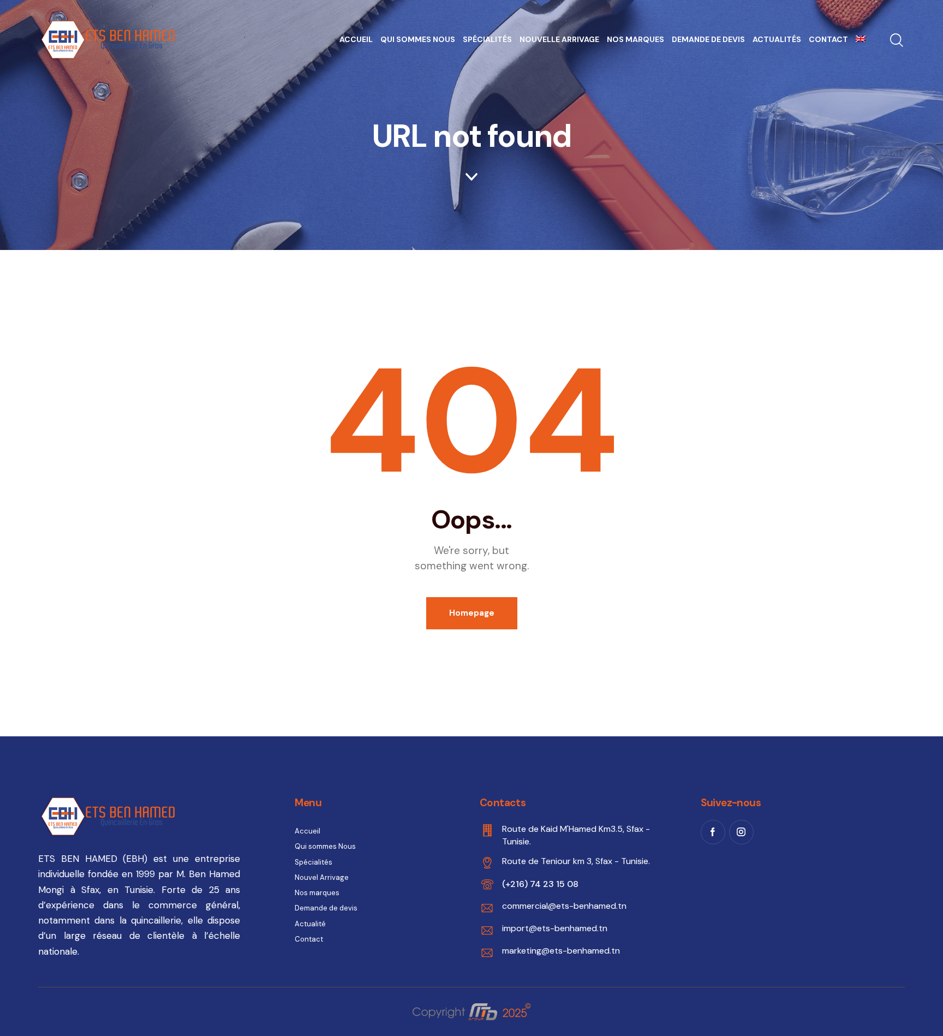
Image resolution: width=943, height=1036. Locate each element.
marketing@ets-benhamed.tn (561, 950)
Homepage (471, 613)
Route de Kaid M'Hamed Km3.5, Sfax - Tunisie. (576, 835)
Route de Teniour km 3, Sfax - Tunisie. (576, 861)
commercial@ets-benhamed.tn (564, 906)
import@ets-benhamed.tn (554, 928)
